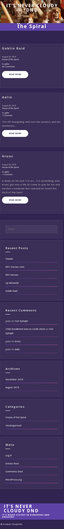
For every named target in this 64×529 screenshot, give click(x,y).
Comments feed (14, 471)
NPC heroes (11, 274)
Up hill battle (12, 282)
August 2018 (12, 387)
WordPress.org (13, 479)
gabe (7, 64)
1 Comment (7, 115)
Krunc (18, 341)
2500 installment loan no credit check (25, 328)
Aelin (17, 349)
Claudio (9, 258)
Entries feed (12, 463)
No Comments (8, 66)
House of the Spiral (10, 59)
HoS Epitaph (21, 320)
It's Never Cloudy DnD (32, 7)
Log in (8, 455)
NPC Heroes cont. (15, 266)
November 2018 (14, 379)
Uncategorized (13, 425)
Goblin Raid (11, 290)
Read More (15, 74)
